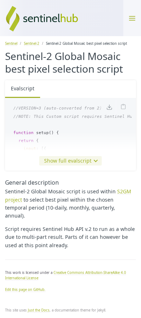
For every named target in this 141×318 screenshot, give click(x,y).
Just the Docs (39, 310)
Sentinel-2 (31, 43)
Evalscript (22, 88)
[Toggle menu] (132, 18)
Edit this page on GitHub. (25, 289)
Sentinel (11, 43)
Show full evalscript (67, 160)
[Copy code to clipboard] (123, 107)
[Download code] (109, 107)
